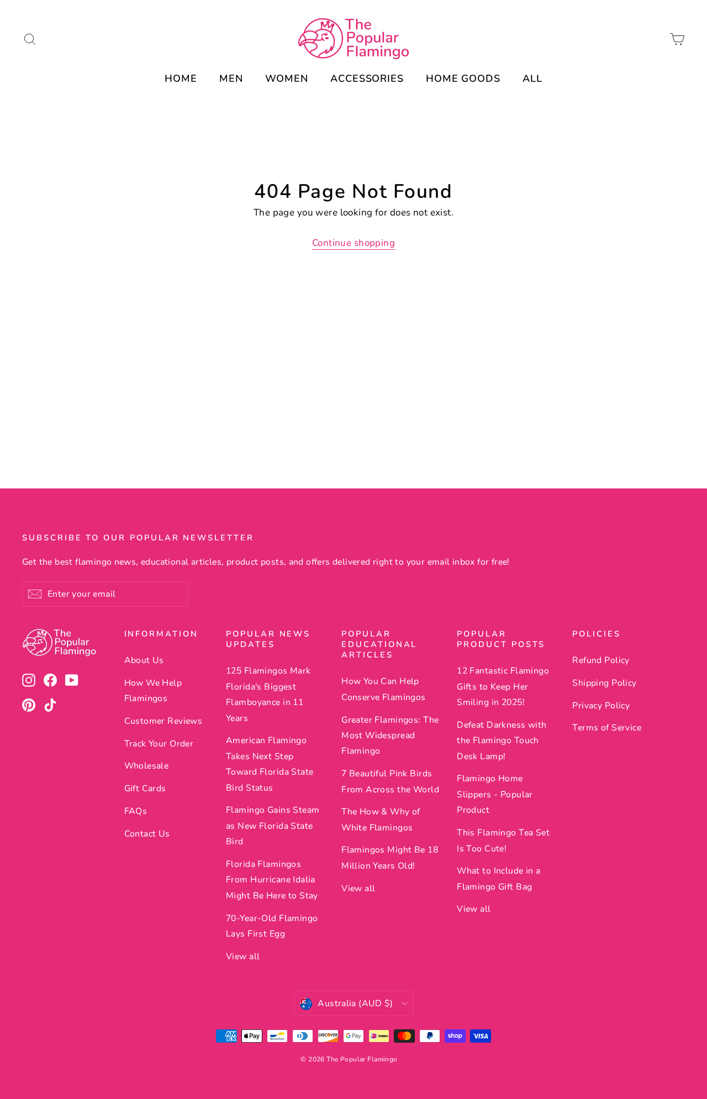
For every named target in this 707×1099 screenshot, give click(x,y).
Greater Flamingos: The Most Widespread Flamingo (390, 736)
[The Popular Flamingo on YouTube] (71, 679)
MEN (231, 78)
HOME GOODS (463, 78)
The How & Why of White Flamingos (380, 819)
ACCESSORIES (367, 78)
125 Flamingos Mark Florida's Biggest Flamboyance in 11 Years (268, 694)
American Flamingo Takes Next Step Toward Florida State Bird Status (270, 763)
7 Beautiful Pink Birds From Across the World (390, 781)
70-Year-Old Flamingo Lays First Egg (272, 926)
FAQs (135, 811)
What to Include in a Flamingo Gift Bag (499, 878)
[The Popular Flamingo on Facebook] (50, 679)
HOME (181, 78)
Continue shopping (353, 242)
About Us (144, 660)
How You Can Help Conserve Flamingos (383, 689)
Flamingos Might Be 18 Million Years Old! (389, 857)
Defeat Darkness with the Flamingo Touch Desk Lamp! (502, 741)
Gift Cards (145, 788)
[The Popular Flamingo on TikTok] (50, 704)
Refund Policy (601, 660)
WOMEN (287, 78)
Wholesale (146, 766)
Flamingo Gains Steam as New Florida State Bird (273, 826)
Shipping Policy (604, 683)
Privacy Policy (601, 706)
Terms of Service (606, 728)
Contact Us (147, 834)
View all (243, 956)
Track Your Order (159, 744)
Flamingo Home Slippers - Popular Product (495, 794)
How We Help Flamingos (153, 690)
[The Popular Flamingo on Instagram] (28, 679)
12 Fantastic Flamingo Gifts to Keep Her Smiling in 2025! (503, 686)
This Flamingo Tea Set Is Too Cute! (503, 840)
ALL (532, 78)
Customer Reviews (163, 721)
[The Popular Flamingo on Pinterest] (28, 704)
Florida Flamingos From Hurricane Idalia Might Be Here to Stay (272, 880)
